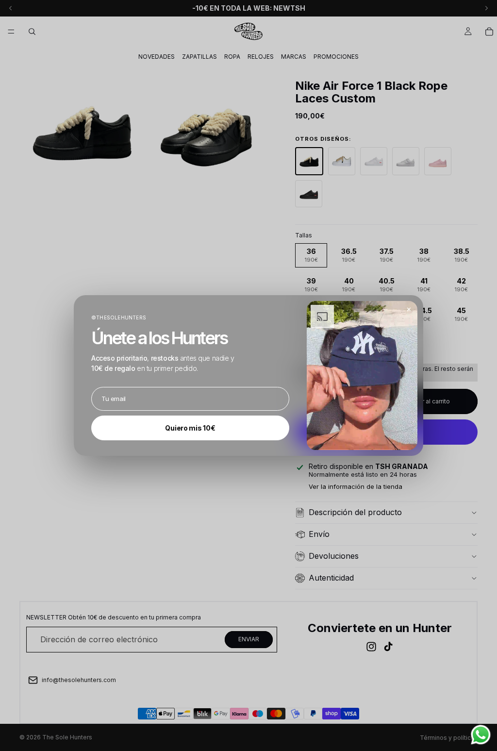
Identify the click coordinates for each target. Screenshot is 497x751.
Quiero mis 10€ (190, 428)
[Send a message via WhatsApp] (480, 734)
